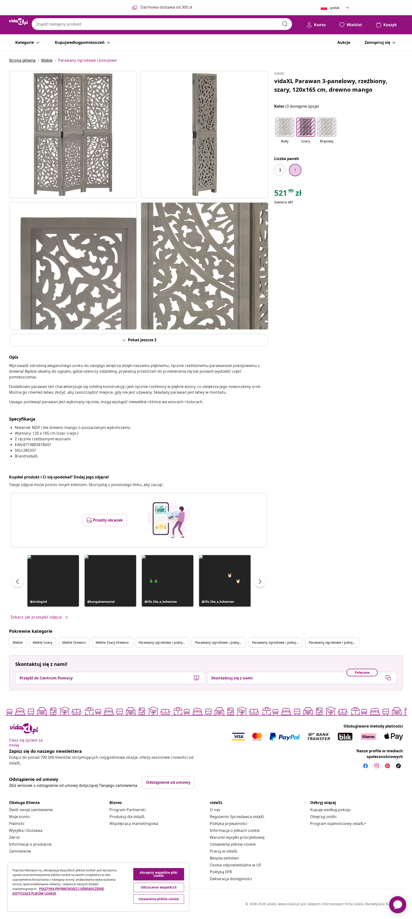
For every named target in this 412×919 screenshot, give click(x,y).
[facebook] (365, 765)
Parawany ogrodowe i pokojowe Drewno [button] (277, 642)
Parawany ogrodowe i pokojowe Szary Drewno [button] (334, 642)
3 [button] (280, 170)
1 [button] (295, 170)
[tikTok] (398, 765)
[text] (288, 194)
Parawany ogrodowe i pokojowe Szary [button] (220, 642)
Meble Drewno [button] (74, 642)
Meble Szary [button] (42, 642)
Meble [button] (18, 642)
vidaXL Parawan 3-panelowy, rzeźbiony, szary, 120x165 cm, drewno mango (330, 85)
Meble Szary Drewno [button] (112, 642)
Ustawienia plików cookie (233, 844)
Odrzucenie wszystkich (159, 887)
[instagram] (376, 765)
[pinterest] (387, 765)
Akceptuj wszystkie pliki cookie (158, 874)
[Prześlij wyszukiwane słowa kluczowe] (285, 24)
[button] (53, 581)
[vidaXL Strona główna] (18, 21)
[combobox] (162, 24)
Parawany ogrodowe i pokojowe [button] (164, 642)
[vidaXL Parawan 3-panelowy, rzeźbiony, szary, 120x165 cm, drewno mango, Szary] (73, 134)
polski (335, 7)
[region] (98, 887)
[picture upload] (168, 520)
